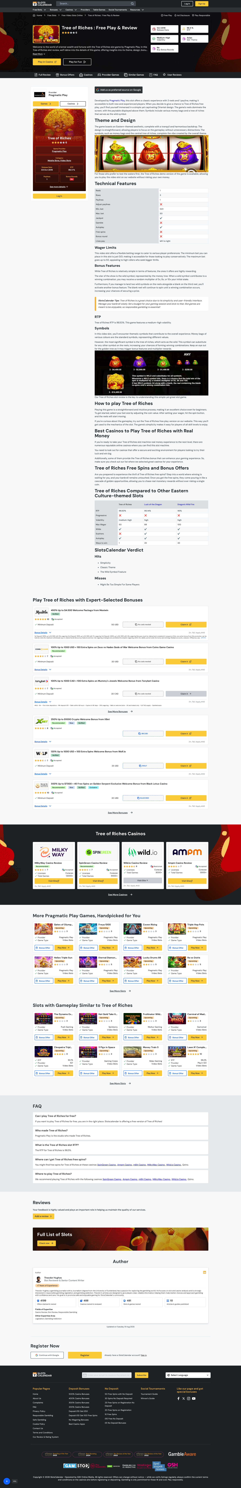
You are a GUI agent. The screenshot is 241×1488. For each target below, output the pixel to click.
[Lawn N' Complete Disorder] (177, 1051)
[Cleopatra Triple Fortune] (44, 1051)
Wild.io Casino (173, 1164)
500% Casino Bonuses (79, 1394)
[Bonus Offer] (44, 948)
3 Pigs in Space (106, 1047)
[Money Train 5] (133, 1052)
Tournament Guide (149, 1394)
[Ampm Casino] (187, 852)
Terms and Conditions (43, 1432)
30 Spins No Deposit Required (118, 1398)
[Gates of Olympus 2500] (44, 929)
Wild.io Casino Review (135, 863)
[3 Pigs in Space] (88, 1052)
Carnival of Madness (196, 1014)
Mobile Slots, (54, 160)
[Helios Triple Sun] (44, 962)
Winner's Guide (148, 1398)
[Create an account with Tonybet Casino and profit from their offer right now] (198, 702)
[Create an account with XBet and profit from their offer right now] (198, 741)
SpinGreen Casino (106, 1164)
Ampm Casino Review (180, 863)
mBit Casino (139, 1164)
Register (84, 1355)
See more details (57, 186)
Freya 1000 (104, 924)
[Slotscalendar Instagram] (189, 1398)
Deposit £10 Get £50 (78, 1411)
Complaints (38, 1402)
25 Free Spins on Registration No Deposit (119, 1404)
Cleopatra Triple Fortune (63, 1047)
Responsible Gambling (43, 1415)
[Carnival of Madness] (177, 1018)
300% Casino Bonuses (79, 1402)
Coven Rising (150, 924)
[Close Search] (132, 3)
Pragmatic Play (59, 151)
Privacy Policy (39, 1411)
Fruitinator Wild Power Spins (152, 1014)
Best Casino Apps (77, 1424)
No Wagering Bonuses (79, 1419)
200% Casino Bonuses (79, 1407)
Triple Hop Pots (195, 924)
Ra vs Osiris (193, 957)
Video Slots (65, 160)
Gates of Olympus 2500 (63, 924)
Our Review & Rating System (46, 1437)
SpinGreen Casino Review (93, 863)
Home (35, 1394)
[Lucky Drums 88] (133, 962)
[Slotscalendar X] (184, 1398)
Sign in (144, 1355)
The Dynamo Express (63, 1014)
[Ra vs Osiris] (177, 962)
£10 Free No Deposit (114, 1418)
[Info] (6, 1481)
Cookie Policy (39, 1424)
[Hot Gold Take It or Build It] (88, 1018)
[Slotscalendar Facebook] (179, 1398)
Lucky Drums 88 (152, 957)
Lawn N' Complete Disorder (196, 1047)
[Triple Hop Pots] (177, 929)
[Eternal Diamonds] (88, 962)
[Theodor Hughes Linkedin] (204, 1272)
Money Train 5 (151, 1047)
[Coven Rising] (133, 929)
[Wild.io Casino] (143, 852)
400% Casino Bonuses (79, 1398)
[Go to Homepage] (42, 4)
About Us (37, 1398)
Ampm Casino (124, 1164)
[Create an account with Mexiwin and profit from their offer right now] (198, 632)
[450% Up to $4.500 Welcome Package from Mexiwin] (42, 612)
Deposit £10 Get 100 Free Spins (83, 1415)
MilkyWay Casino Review (48, 863)
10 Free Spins (111, 1414)
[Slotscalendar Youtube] (194, 1398)
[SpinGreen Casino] (98, 852)
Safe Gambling (39, 1419)
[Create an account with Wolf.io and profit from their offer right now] (198, 774)
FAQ (34, 1407)
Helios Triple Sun (63, 957)
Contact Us (38, 1428)
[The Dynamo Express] (44, 1018)
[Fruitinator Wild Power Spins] (133, 1018)
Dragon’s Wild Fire (186, 504)
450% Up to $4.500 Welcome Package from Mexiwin (79, 610)
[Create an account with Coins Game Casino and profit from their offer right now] (198, 669)
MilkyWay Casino (156, 1164)
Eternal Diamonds (107, 957)
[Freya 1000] (88, 929)
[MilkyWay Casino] (54, 852)
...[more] (203, 638)
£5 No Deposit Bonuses (115, 1423)
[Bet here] (44, 886)
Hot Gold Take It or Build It (107, 1014)
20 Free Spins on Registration (118, 1410)
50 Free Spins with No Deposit (119, 1394)
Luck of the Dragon (153, 504)
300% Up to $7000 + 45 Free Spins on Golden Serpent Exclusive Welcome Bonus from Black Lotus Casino (109, 784)
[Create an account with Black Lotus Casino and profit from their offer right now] (198, 806)
